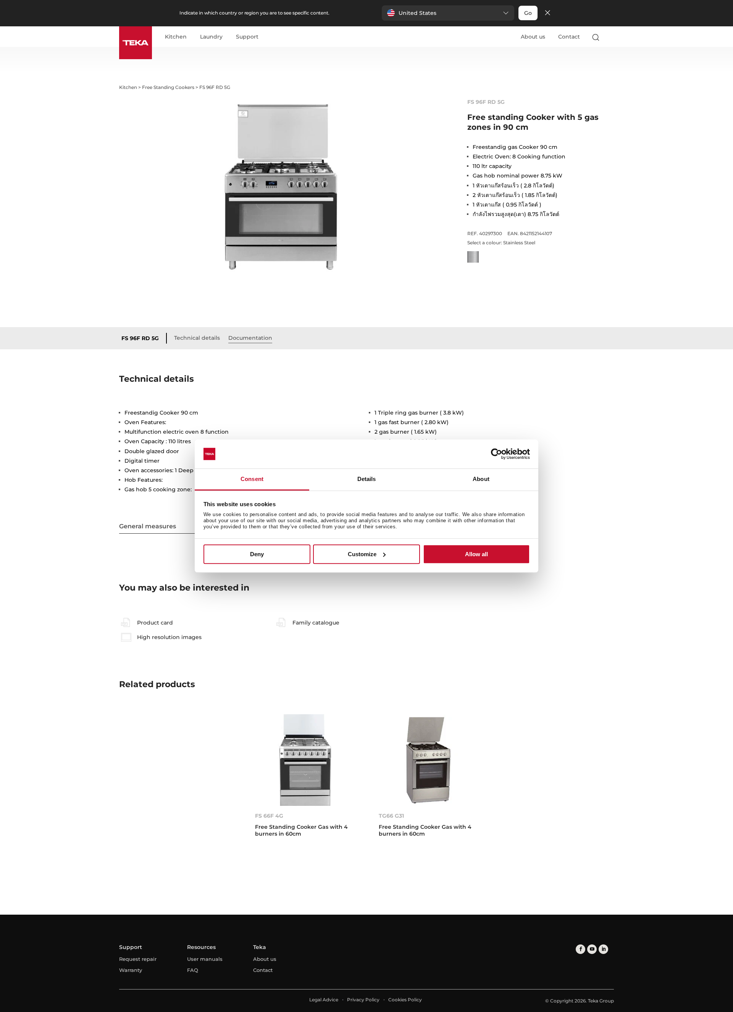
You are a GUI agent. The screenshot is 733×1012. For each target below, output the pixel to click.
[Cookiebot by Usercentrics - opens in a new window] (496, 454)
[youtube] (592, 949)
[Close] (547, 13)
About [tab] (481, 479)
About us (533, 36)
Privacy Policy (363, 999)
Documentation (250, 337)
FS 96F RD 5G (140, 338)
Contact (569, 36)
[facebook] (580, 949)
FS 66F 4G (269, 815)
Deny (257, 554)
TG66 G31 (391, 815)
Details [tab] (366, 479)
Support (247, 37)
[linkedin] (603, 949)
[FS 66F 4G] (304, 759)
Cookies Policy (405, 999)
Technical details (197, 337)
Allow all (476, 554)
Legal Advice (323, 999)
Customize (362, 554)
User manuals (205, 959)
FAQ (192, 970)
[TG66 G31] (428, 759)
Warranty (130, 970)
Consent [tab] (252, 479)
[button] (448, 13)
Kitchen (176, 37)
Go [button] (528, 13)
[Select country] (610, 37)
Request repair (138, 959)
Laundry (211, 37)
